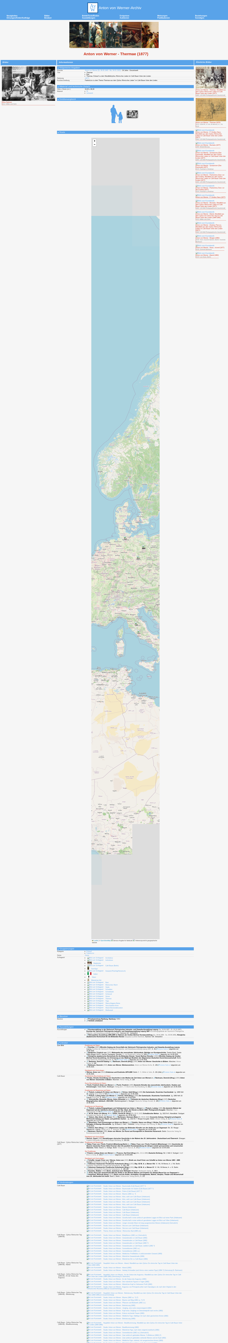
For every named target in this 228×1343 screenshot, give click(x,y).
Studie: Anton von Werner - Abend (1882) (117, 1268)
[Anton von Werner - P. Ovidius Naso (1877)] (210, 195)
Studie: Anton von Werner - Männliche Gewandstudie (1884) (123, 1256)
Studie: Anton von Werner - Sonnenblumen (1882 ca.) (121, 1248)
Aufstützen (109, 960)
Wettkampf (109, 1010)
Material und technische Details (75, 87)
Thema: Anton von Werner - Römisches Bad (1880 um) (122, 1231)
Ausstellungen (88, 18)
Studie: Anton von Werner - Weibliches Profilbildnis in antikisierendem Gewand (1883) (132, 1254)
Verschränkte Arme (112, 1005)
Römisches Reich (111, 985)
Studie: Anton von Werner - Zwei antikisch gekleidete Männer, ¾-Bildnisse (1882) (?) (132, 1335)
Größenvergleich (68, 99)
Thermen (108, 999)
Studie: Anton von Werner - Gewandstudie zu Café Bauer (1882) (125, 1238)
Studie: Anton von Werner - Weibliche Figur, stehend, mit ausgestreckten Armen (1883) (133, 1340)
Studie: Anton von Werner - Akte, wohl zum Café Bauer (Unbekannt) (126, 1197)
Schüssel (108, 994)
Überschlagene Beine (112, 1003)
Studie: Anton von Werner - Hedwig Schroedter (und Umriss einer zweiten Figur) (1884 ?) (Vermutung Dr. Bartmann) (142, 1270)
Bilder (47, 16)
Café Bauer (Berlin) (112, 966)
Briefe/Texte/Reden (90, 16)
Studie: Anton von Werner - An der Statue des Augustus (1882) (124, 1279)
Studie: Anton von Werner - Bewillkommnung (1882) (121, 1327)
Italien (95, 974)
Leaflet (95, 940)
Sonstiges (199, 18)
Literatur (64, 1043)
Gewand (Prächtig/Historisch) (115, 971)
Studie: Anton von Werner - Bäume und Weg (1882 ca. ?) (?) (124, 1300)
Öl (87, 91)
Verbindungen (66, 1182)
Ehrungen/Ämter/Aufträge (18, 18)
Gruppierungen (67, 949)
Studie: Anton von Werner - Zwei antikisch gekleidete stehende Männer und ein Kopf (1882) (134, 1338)
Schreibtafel (109, 992)
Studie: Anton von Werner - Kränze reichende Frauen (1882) (123, 1313)
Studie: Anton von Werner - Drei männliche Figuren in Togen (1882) (126, 1282)
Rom (107, 982)
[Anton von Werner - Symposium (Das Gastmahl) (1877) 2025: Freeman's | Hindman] (211, 163)
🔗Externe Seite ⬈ (162, 1049)
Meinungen (162, 16)
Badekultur (97, 963)
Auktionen (124, 18)
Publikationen (163, 18)
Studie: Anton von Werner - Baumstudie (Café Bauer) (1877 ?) (124, 1186)
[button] (125, 538)
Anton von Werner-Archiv (120, 8)
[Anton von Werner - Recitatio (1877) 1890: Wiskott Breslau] (208, 143)
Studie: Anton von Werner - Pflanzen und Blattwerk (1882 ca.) (124, 1303)
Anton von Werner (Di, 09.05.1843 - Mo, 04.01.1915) (103, 70)
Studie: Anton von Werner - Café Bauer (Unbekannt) (121, 1210)
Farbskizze (90, 953)
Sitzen (107, 996)
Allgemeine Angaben (70, 68)
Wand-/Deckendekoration (114, 1008)
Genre (87, 955)
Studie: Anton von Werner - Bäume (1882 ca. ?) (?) (120, 1297)
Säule (107, 987)
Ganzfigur (94, 969)
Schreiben (108, 989)
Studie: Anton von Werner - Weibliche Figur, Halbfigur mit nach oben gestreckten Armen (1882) (135, 1316)
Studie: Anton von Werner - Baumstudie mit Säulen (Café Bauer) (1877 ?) (128, 1189)
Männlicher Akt (96, 980)
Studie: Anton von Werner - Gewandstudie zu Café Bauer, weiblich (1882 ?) (129, 1246)
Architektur (109, 958)
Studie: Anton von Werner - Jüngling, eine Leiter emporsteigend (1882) (127, 1308)
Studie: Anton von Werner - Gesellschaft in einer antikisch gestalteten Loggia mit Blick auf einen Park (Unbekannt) (142, 1218)
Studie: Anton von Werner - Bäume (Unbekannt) (119, 1207)
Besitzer (48, 18)
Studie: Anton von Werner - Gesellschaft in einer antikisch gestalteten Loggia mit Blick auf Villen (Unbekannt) (140, 1220)
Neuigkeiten (12, 16)
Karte (62, 132)
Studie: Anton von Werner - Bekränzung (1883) (119, 1318)
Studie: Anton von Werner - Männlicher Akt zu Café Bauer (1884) (125, 1259)
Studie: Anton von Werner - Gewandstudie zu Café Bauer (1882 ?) (125, 1243)
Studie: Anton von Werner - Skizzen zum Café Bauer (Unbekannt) (125, 1225)
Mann (94, 977)
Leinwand (89, 93)
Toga (107, 1001)
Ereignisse (124, 16)
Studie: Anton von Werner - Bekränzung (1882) (119, 1305)
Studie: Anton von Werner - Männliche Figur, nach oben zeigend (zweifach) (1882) (131, 1330)
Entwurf (89, 951)
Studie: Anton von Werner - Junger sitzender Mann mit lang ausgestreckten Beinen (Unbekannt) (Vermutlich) (140, 1223)
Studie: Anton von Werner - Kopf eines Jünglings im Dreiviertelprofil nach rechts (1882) (133, 1311)
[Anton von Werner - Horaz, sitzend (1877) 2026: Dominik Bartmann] (210, 246)
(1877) (87, 78)
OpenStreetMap (106, 940)
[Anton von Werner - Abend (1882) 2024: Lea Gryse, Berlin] (207, 253)
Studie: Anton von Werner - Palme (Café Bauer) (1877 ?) (122, 1191)
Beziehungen (201, 16)
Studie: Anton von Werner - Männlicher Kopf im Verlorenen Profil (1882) (127, 1284)
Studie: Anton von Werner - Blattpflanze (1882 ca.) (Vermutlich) (125, 1235)
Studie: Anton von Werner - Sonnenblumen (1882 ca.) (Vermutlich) (126, 1332)
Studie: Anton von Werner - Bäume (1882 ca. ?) (119, 1194)
